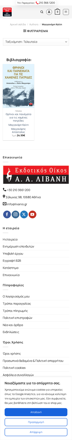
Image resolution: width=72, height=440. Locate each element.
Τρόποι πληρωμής (15, 311)
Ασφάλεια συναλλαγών (18, 375)
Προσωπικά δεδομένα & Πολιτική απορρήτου (33, 361)
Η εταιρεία (10, 239)
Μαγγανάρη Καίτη (18, 125)
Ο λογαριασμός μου (16, 296)
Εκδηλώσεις (11, 332)
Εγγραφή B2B (12, 261)
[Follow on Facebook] (7, 214)
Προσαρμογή (36, 422)
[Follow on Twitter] (24, 214)
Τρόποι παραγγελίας (17, 304)
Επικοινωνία (11, 275)
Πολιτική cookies (14, 368)
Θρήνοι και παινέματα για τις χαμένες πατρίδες (18, 117)
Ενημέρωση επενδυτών (18, 246)
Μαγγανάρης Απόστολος (18, 130)
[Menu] (66, 12)
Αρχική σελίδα (18, 24)
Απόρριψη (36, 432)
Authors (33, 24)
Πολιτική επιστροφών (17, 318)
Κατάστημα (10, 268)
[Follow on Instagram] (15, 214)
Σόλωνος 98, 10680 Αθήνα (23, 197)
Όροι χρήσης (12, 353)
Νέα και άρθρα (13, 325)
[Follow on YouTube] (32, 214)
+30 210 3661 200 (18, 190)
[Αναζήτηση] (41, 11)
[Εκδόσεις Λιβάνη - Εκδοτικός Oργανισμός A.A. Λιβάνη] (15, 12)
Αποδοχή (36, 412)
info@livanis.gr (17, 204)
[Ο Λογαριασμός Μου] (49, 12)
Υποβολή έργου (13, 254)
